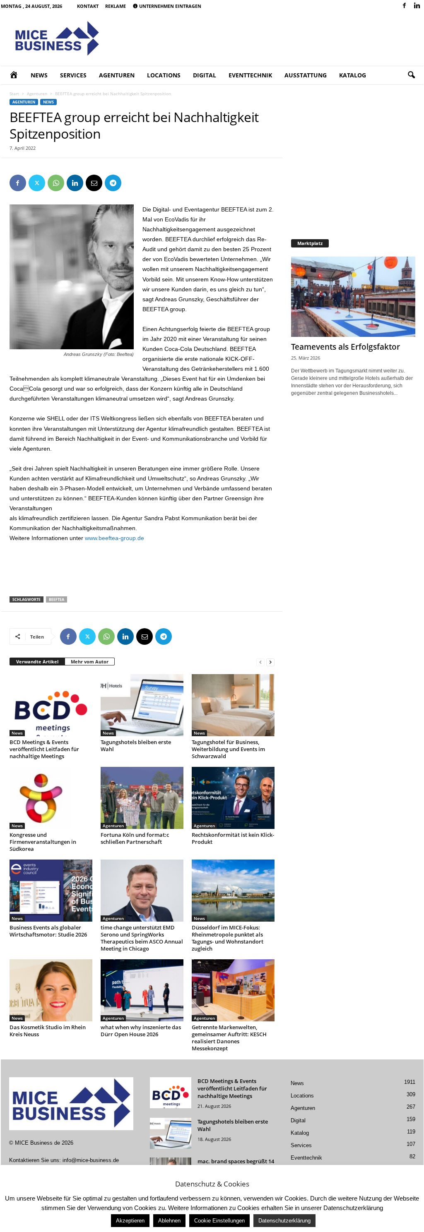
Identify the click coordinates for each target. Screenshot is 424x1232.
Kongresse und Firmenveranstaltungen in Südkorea (43, 842)
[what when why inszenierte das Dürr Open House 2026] (142, 990)
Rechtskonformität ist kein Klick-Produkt (233, 838)
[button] (411, 75)
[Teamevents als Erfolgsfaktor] (353, 297)
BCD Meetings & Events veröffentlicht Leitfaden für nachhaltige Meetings (44, 749)
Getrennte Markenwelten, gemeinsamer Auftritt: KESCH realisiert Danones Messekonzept (229, 1037)
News (39, 75)
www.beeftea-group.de (114, 538)
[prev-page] (260, 662)
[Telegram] (113, 183)
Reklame (115, 6)
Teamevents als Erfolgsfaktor (345, 346)
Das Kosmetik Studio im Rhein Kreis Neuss (48, 1030)
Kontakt (88, 6)
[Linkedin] (417, 6)
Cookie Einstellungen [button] (219, 1221)
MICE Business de (37, 1143)
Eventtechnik (250, 75)
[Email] (94, 183)
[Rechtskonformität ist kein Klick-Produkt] (233, 798)
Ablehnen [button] (169, 1221)
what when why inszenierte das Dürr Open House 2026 (141, 1030)
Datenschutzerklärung (284, 1221)
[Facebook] (405, 6)
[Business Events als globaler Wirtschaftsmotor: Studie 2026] (51, 891)
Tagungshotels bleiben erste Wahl (136, 745)
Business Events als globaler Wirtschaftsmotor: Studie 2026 (48, 931)
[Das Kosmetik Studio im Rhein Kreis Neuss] (51, 990)
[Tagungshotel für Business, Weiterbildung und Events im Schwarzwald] (233, 705)
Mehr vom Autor (89, 661)
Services (73, 75)
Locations (164, 75)
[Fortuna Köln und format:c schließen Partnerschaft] (142, 798)
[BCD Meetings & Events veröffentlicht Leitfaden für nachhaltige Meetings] (51, 705)
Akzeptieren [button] (130, 1221)
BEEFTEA (56, 599)
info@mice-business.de (91, 1160)
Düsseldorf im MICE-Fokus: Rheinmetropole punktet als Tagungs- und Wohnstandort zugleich (227, 938)
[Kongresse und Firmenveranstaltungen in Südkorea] (51, 798)
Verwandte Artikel (37, 661)
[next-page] (270, 662)
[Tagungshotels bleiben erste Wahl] (142, 705)
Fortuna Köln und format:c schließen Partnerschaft (135, 838)
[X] (37, 183)
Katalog (352, 75)
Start (14, 93)
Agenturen (117, 75)
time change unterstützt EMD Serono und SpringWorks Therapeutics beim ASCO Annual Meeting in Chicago (142, 938)
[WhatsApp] (56, 183)
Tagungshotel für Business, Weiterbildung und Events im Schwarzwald (228, 749)
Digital (204, 75)
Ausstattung (305, 75)
